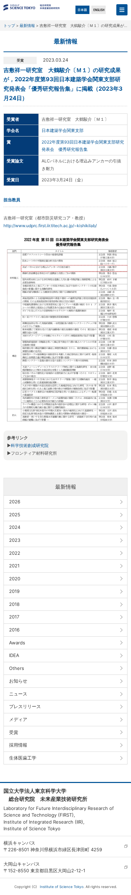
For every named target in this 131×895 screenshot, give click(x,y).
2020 (14, 578)
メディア (18, 719)
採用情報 (18, 745)
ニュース (18, 694)
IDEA (14, 655)
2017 (14, 617)
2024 (14, 527)
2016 (14, 629)
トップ (9, 25)
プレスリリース (25, 706)
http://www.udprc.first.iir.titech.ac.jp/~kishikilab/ (50, 225)
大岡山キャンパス (21, 864)
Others (16, 668)
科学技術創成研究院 (30, 445)
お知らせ (18, 681)
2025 (14, 514)
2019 (14, 591)
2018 (14, 604)
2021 (14, 565)
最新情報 (27, 25)
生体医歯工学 (22, 758)
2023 (14, 540)
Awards (17, 642)
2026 (14, 501)
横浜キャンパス (19, 843)
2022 (14, 553)
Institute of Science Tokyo (61, 886)
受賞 (13, 732)
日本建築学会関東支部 (62, 130)
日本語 (82, 10)
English (98, 10)
